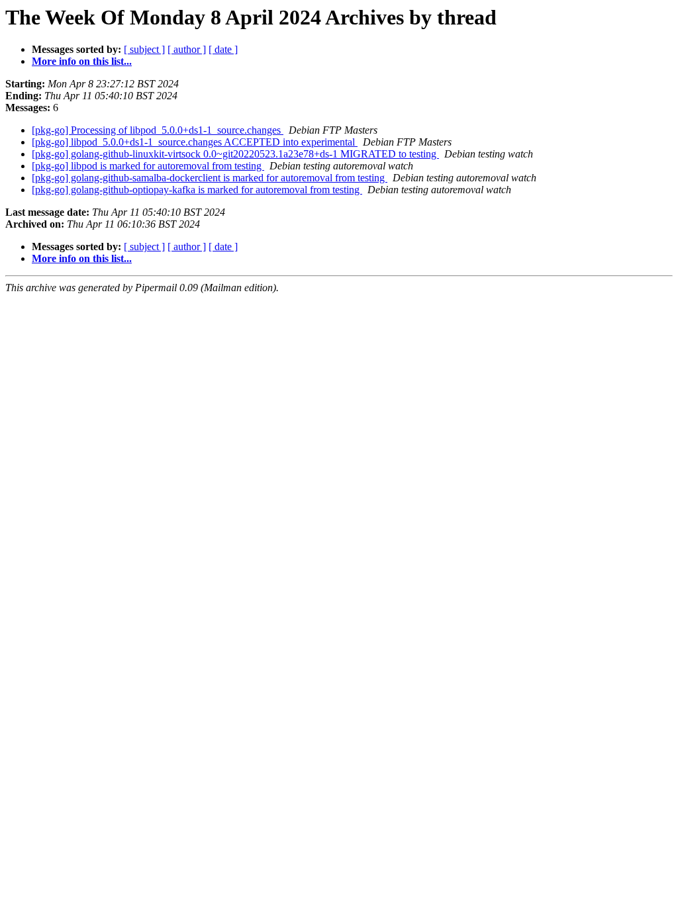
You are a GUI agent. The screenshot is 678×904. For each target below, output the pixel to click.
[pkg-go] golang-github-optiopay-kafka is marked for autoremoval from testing (197, 189)
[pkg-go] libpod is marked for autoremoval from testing (148, 165)
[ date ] (223, 49)
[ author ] (187, 49)
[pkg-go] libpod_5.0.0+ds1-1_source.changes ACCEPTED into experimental (195, 142)
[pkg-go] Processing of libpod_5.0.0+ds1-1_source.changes (157, 130)
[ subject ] (144, 49)
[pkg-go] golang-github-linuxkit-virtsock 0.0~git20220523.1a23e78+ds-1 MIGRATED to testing (235, 153)
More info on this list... (82, 61)
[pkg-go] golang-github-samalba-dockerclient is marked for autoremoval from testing (209, 177)
